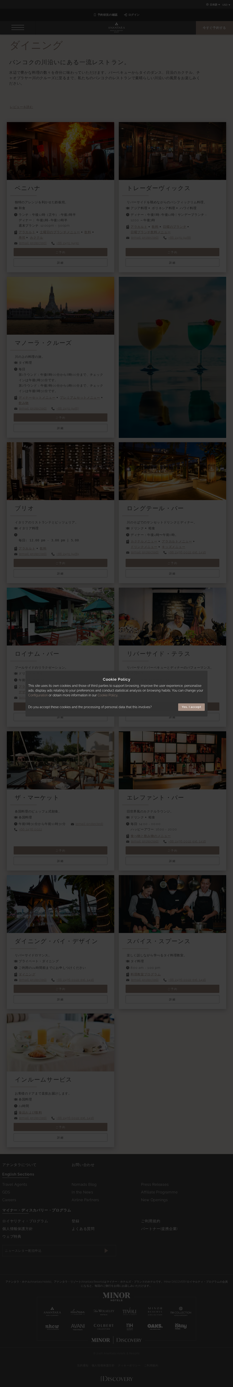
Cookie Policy (107, 695)
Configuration (38, 695)
